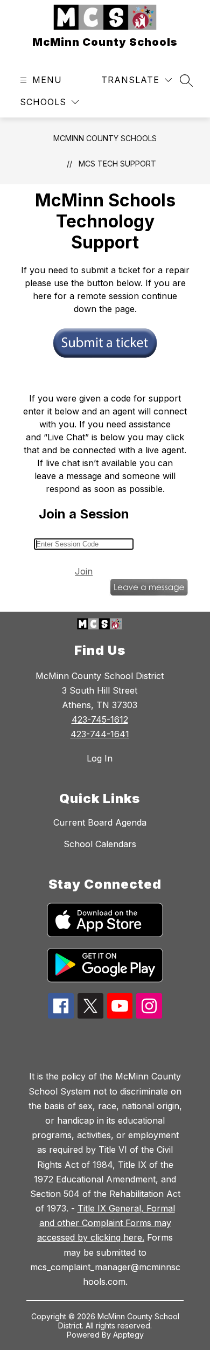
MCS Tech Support (117, 163)
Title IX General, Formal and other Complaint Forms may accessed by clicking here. (106, 1223)
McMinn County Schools (105, 138)
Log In (100, 758)
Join (84, 571)
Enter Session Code (53, 535)
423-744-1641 (100, 734)
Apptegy (128, 1334)
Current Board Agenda (99, 822)
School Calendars (100, 844)
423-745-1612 (100, 719)
